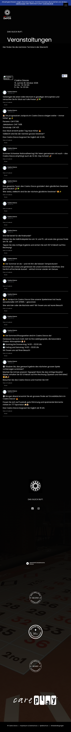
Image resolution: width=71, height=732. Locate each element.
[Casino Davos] (8, 78)
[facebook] (32, 508)
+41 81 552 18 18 (47, 4)
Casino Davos (12, 92)
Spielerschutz (44, 726)
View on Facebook (7, 102)
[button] (65, 5)
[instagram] (38, 508)
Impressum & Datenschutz (29, 726)
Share (5, 105)
